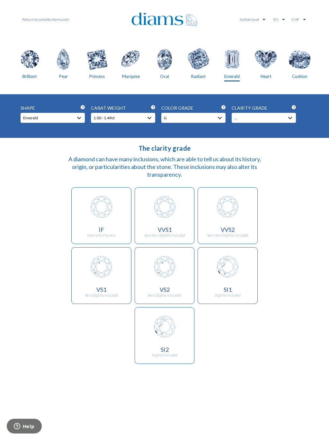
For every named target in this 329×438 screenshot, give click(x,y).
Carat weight (122, 108)
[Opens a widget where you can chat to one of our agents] (24, 427)
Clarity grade (263, 108)
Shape (52, 108)
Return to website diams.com (45, 19)
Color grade (192, 108)
